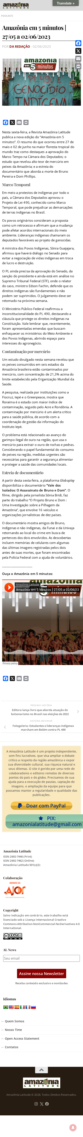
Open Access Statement (22, 1039)
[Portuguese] (5, 1007)
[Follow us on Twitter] (41, 1104)
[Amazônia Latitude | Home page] (20, 5)
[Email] (78, 58)
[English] (11, 1007)
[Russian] (33, 1007)
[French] (27, 1007)
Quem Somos (14, 1021)
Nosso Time (13, 1030)
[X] (78, 51)
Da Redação (19, 46)
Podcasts (7, 15)
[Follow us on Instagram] (36, 1104)
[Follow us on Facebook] (47, 1104)
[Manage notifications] (73, 1127)
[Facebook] (78, 43)
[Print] (78, 66)
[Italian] (22, 1007)
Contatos (11, 1047)
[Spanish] (16, 1007)
